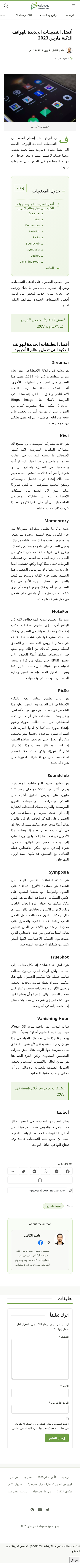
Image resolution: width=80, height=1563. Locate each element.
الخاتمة (49, 267)
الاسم (64, 1386)
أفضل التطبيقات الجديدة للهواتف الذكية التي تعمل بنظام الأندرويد (34, 206)
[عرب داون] (40, 6)
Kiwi (37, 219)
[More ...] (12, 1171)
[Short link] (40, 1190)
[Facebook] (68, 1171)
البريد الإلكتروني (59, 1402)
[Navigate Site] (73, 5)
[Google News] (32, 1509)
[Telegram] (34, 1171)
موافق (75, 1560)
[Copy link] (40, 1180)
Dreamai (34, 213)
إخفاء (20, 188)
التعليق (64, 1336)
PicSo (36, 237)
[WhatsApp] (45, 1171)
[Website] (48, 1243)
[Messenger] (57, 1171)
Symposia (33, 249)
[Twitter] (23, 1171)
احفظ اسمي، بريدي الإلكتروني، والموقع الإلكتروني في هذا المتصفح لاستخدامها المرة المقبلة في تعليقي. (40, 1426)
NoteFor (34, 231)
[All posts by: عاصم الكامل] (60, 1239)
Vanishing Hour (30, 261)
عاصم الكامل (58, 50)
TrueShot (34, 255)
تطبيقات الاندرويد (53, 1206)
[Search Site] (6, 5)
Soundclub (33, 243)
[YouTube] (40, 1509)
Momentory (32, 225)
